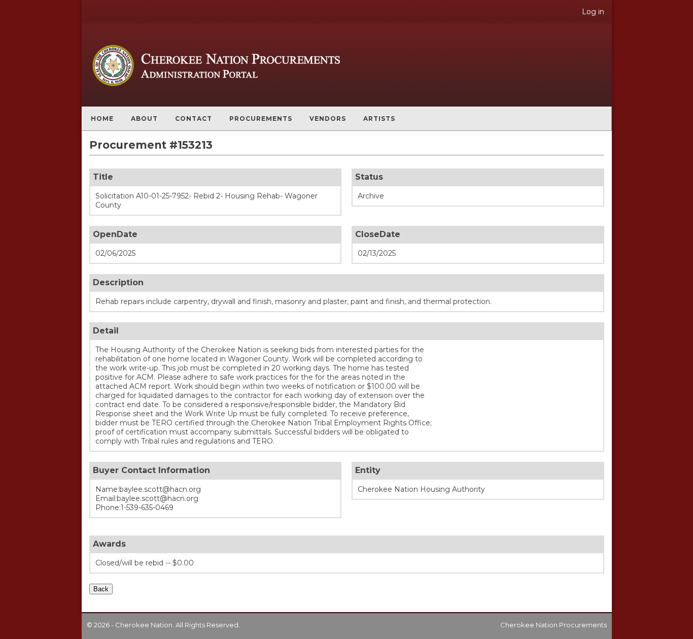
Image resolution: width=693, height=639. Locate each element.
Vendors (327, 118)
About (144, 118)
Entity (367, 470)
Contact (193, 118)
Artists (379, 118)
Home (102, 118)
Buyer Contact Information (151, 470)
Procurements (260, 118)
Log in (593, 11)
